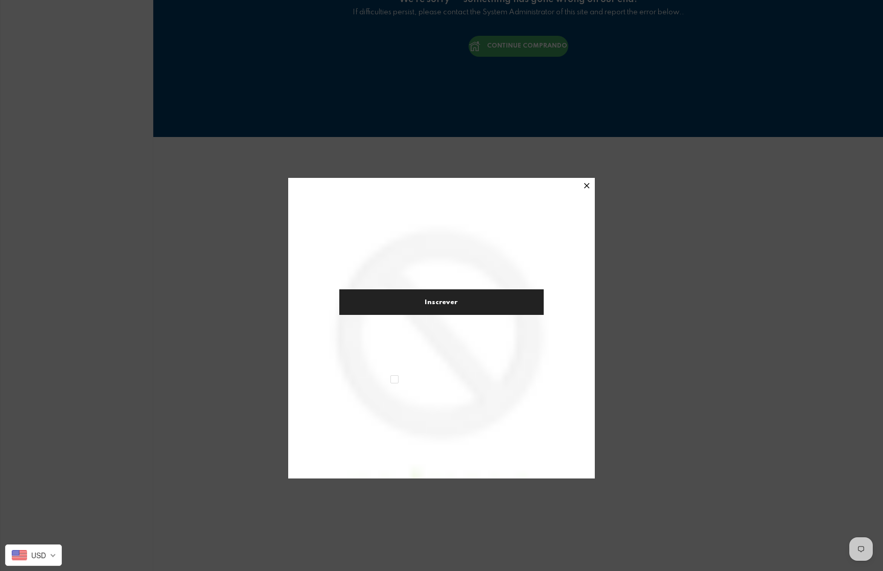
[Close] (587, 187)
